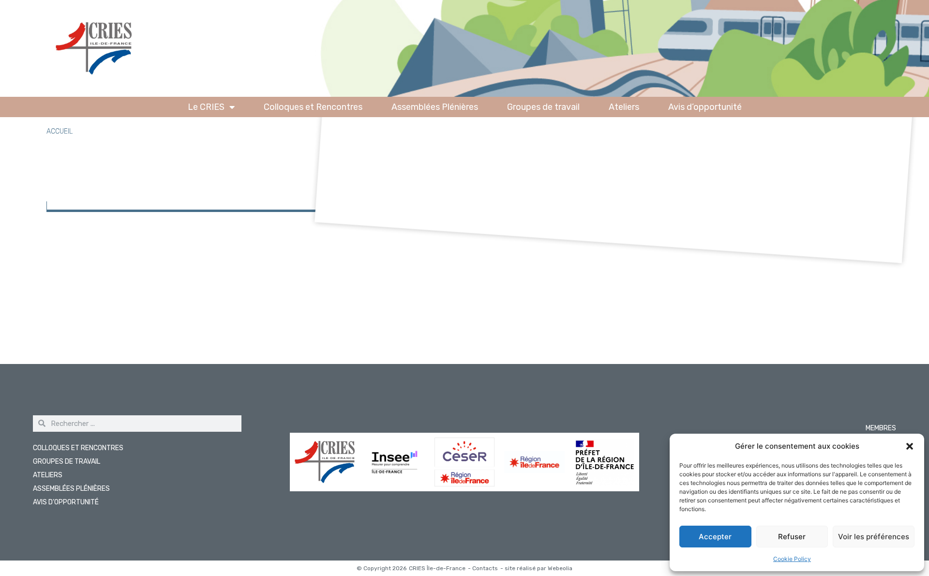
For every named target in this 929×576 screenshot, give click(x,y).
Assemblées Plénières (434, 107)
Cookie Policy (792, 558)
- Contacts (483, 568)
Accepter (715, 536)
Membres (881, 428)
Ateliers (624, 107)
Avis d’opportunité (705, 107)
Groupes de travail (543, 107)
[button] (909, 446)
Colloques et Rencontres (313, 107)
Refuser (792, 536)
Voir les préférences (873, 536)
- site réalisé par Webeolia (536, 568)
